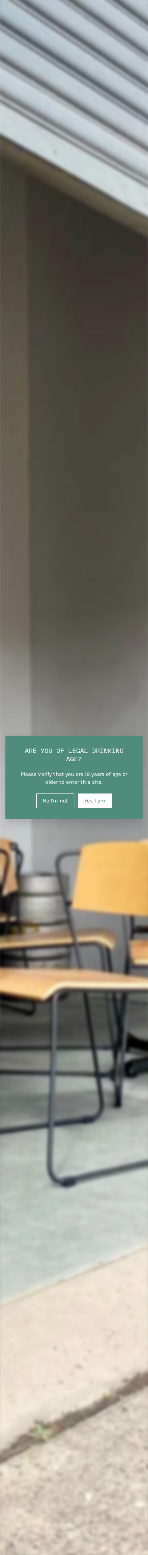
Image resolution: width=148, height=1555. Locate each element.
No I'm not (55, 800)
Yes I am (94, 800)
